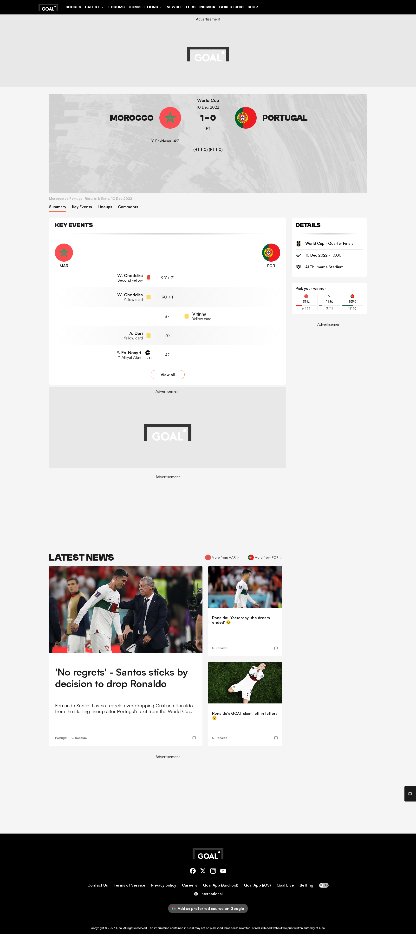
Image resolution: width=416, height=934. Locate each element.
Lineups (105, 207)
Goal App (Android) (220, 885)
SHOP (252, 7)
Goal (119, 928)
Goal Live (285, 885)
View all (168, 374)
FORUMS (116, 7)
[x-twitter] (203, 871)
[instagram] (213, 871)
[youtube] (223, 871)
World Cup (208, 100)
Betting (306, 885)
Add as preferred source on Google (211, 908)
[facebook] (193, 871)
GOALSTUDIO (231, 7)
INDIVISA (207, 7)
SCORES (73, 7)
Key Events (82, 207)
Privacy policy (163, 885)
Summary (57, 207)
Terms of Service (129, 885)
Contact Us (97, 885)
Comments (128, 207)
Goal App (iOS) (257, 885)
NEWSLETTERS (181, 7)
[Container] (117, 118)
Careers (189, 885)
